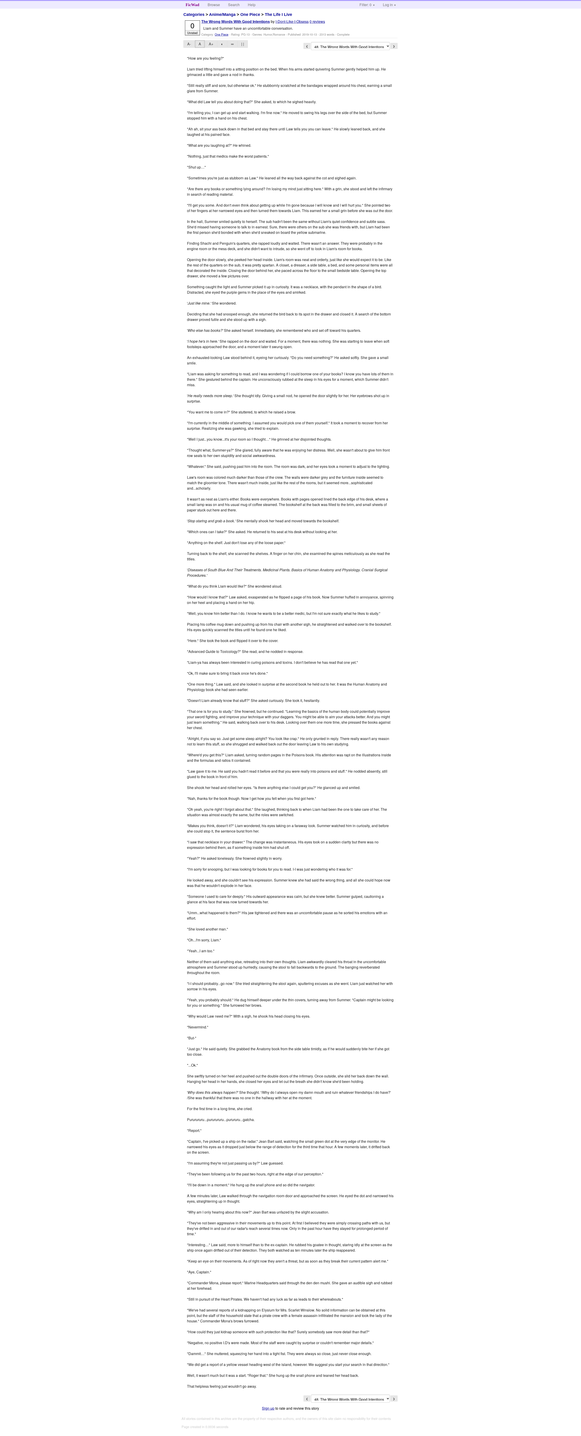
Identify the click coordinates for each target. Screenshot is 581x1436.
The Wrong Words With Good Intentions (235, 22)
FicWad (192, 4)
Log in (388, 4)
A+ (211, 43)
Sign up (268, 1408)
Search (234, 4)
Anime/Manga (222, 14)
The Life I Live (278, 14)
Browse (214, 4)
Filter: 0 (365, 4)
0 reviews (317, 21)
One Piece (250, 14)
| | (242, 43)
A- (189, 43)
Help (252, 4)
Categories (193, 14)
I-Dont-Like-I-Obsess (292, 21)
